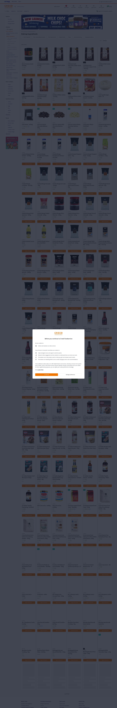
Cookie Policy (40, 369)
